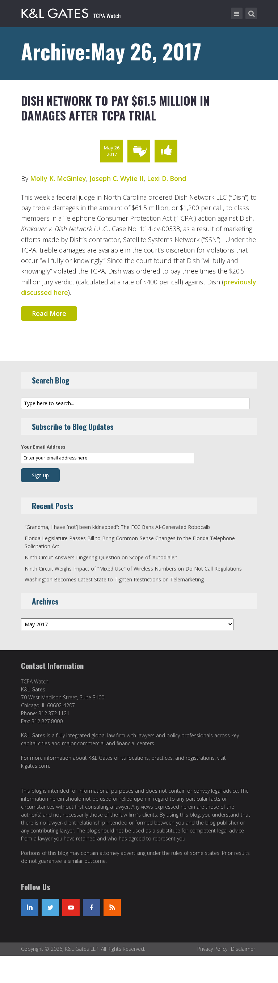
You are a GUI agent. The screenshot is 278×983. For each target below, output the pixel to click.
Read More (49, 313)
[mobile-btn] (237, 13)
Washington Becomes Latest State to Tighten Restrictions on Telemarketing (114, 579)
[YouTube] (71, 907)
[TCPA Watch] (72, 11)
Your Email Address (43, 447)
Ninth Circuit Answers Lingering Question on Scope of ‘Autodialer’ (101, 557)
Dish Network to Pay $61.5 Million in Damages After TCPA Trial (115, 108)
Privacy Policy (212, 948)
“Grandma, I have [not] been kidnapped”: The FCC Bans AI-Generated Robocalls (118, 527)
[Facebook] (91, 907)
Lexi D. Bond (166, 178)
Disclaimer (243, 948)
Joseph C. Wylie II (116, 178)
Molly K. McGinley (58, 178)
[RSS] (112, 907)
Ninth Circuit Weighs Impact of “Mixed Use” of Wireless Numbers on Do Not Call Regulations (133, 568)
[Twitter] (50, 907)
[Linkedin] (29, 907)
